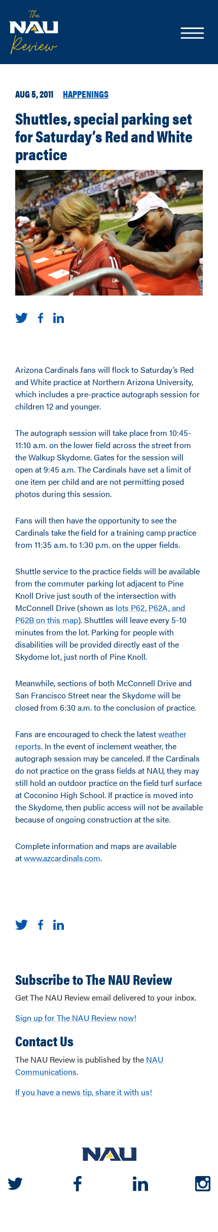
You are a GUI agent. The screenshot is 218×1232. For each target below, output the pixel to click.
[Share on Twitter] (21, 316)
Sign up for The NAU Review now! (75, 1017)
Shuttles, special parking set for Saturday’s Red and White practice (104, 136)
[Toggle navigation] (191, 34)
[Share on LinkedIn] (58, 316)
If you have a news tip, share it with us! (83, 1092)
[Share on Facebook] (40, 316)
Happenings (85, 93)
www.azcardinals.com (62, 858)
